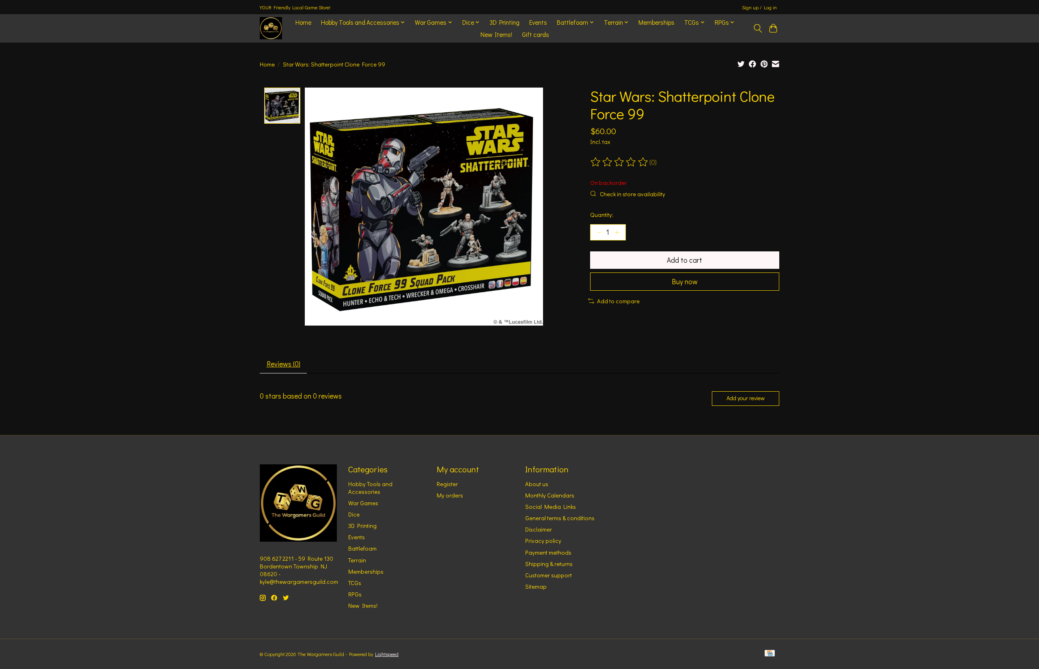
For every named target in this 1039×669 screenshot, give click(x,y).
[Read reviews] (619, 162)
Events (538, 22)
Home (303, 22)
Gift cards (535, 34)
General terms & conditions (560, 518)
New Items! (496, 34)
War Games (363, 503)
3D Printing (504, 22)
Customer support (548, 575)
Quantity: (601, 215)
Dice (354, 514)
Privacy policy (543, 541)
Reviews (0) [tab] (283, 364)
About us (536, 484)
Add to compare (618, 301)
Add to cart (684, 260)
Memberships (656, 22)
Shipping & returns (549, 564)
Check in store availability (632, 194)
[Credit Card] (770, 654)
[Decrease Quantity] (599, 232)
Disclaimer (538, 529)
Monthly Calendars (549, 495)
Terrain (357, 560)
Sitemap (536, 586)
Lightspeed (387, 654)
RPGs (355, 594)
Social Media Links (550, 506)
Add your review (745, 398)
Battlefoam (362, 548)
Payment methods (548, 552)
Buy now (685, 281)
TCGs (354, 583)
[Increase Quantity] (617, 232)
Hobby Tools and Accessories (370, 487)
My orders (450, 495)
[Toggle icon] (757, 28)
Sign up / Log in (759, 7)
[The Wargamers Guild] (271, 28)
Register (447, 484)
